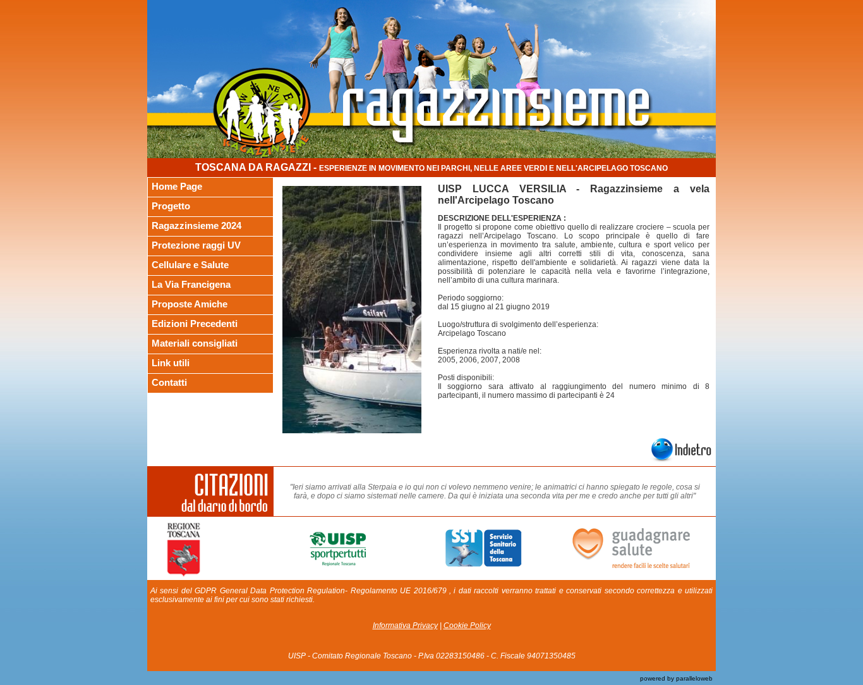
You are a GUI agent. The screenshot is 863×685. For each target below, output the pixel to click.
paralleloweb (693, 678)
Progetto (171, 206)
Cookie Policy (467, 625)
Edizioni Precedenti (195, 323)
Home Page (177, 186)
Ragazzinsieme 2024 (196, 225)
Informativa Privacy (405, 625)
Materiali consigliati (195, 343)
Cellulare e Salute (190, 264)
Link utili (171, 362)
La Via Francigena (191, 284)
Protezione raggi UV (196, 245)
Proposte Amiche (189, 304)
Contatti (169, 382)
